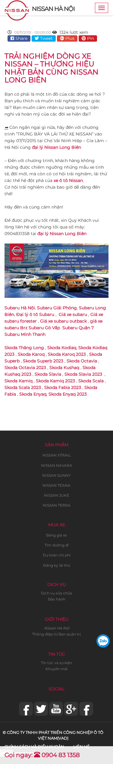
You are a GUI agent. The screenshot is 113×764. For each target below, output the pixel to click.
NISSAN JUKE (56, 495)
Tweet (46, 38)
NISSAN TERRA (57, 505)
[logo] (16, 7)
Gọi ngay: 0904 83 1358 (42, 755)
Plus (69, 38)
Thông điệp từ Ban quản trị (56, 634)
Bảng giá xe (56, 535)
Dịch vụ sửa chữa (56, 593)
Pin (90, 38)
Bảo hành (56, 599)
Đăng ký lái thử (56, 565)
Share (20, 38)
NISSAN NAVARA (56, 465)
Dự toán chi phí (57, 555)
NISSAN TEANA (56, 485)
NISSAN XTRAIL (56, 455)
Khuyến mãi (56, 669)
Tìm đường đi (57, 545)
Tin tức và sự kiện (56, 663)
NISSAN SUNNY (56, 475)
